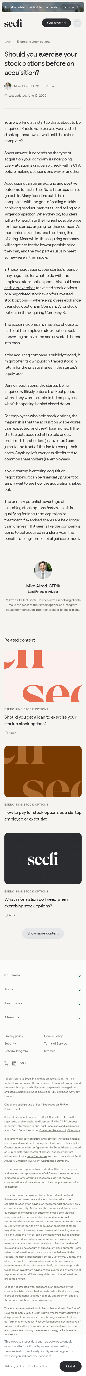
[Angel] (23, 1063)
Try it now (68, 7)
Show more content (43, 933)
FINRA (55, 1121)
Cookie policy (37, 1366)
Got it (70, 1366)
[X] (6, 1064)
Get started (56, 23)
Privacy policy (14, 1366)
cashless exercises (19, 288)
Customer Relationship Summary (59, 1130)
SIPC (64, 1121)
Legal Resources (49, 1125)
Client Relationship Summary (50, 1160)
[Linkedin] (14, 1064)
